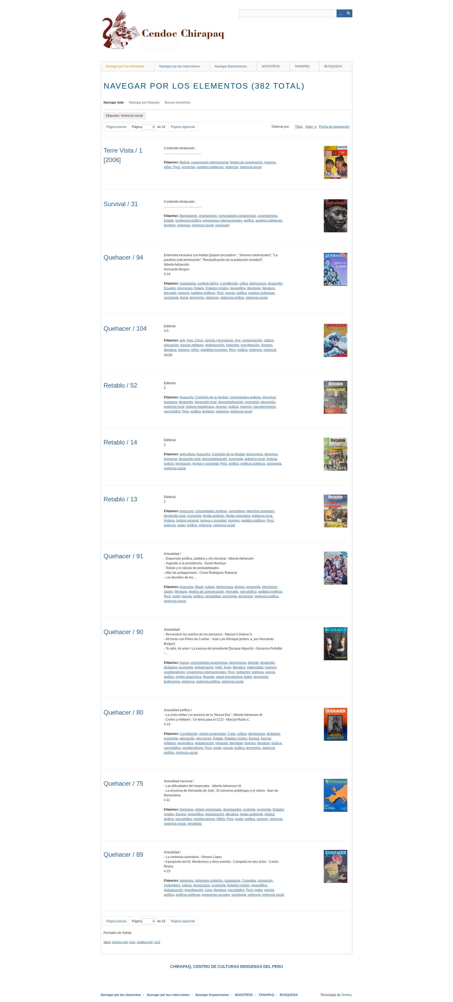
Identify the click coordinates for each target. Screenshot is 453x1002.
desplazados (232, 809)
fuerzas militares (192, 345)
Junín (227, 667)
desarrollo (275, 283)
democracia (258, 283)
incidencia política (188, 220)
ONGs (221, 819)
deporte (253, 663)
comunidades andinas (245, 397)
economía (252, 402)
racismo (262, 819)
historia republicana (200, 407)
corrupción (265, 880)
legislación (183, 463)
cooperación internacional (209, 162)
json (132, 942)
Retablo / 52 (120, 385)
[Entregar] (348, 13)
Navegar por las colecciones (179, 66)
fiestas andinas (213, 516)
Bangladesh (188, 216)
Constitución (229, 283)
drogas (240, 587)
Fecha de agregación (334, 126)
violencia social (251, 167)
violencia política (232, 297)
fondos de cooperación (246, 162)
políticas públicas (252, 463)
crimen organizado (212, 734)
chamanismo (208, 216)
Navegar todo (114, 102)
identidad (236, 743)
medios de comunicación (206, 591)
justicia (234, 407)
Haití (218, 667)
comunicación (252, 340)
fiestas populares (238, 516)
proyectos (189, 167)
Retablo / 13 (120, 499)
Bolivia (185, 162)
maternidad (255, 667)
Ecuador (170, 288)
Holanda (221, 743)
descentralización (230, 402)
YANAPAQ (302, 66)
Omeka (346, 995)
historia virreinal (187, 520)
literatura (268, 288)
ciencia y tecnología (219, 340)
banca (184, 663)
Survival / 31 (121, 203)
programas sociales (216, 895)
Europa (254, 738)
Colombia (249, 880)
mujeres (270, 162)
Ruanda (208, 677)
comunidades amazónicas (237, 216)
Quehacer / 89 (123, 854)
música (276, 743)
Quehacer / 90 (123, 631)
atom (107, 942)
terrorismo (197, 297)
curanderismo (267, 216)
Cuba (231, 734)
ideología (254, 288)
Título (299, 126)
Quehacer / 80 (123, 712)
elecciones (185, 288)
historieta (232, 345)
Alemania (186, 809)
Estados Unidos (217, 288)
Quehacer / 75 (123, 783)
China (199, 340)
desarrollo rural (206, 402)
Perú (176, 167)
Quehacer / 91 (123, 556)
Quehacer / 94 (123, 257)
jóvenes (266, 345)
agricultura (187, 454)
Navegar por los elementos (125, 66)
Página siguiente (183, 127)
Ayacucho (187, 397)
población (243, 672)
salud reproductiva (229, 677)
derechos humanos (260, 511)
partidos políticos (203, 293)
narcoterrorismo (264, 407)
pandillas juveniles (214, 350)
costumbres (237, 511)
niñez (168, 167)
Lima (208, 890)
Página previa (116, 127)
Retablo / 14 (120, 442)
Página (137, 127)
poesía (230, 293)
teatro (248, 677)
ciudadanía (188, 283)
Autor (309, 126)
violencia (231, 167)
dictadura (170, 667)
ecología (249, 809)
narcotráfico (172, 411)
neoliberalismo (174, 672)
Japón (168, 591)
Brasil (199, 587)
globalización (214, 345)
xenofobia (194, 824)
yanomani (222, 225)
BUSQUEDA (333, 66)
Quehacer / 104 (125, 328)
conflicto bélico (208, 283)
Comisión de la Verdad (211, 397)
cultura (268, 340)
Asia (190, 340)
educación (171, 345)
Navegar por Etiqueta (144, 102)
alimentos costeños (209, 880)
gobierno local (174, 407)
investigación (250, 345)
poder (181, 525)
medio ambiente (251, 814)
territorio (170, 225)
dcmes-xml (120, 942)
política (249, 220)
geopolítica (238, 288)
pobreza (170, 525)
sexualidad (213, 596)
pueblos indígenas (210, 167)
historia (272, 459)
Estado (169, 220)
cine (238, 340)
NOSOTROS (271, 66)
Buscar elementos (177, 102)
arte (182, 340)
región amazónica (188, 677)
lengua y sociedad (205, 463)
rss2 (157, 942)
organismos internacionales (222, 220)
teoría (184, 297)
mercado (170, 293)
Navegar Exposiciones (231, 66)
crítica (244, 283)
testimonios (172, 681)
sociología (171, 297)
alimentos (187, 880)
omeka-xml (145, 942)
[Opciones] (340, 13)
